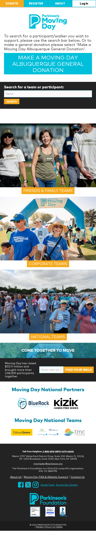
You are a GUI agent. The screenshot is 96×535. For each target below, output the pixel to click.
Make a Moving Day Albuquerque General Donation (48, 63)
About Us (16, 476)
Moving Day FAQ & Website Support (46, 476)
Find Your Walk (78, 370)
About (60, 3)
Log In (84, 3)
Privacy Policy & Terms (49, 527)
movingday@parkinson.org (48, 463)
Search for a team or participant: (34, 87)
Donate (12, 3)
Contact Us (78, 476)
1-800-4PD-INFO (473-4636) (58, 451)
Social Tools (47, 484)
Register (36, 3)
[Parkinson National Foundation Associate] (35, 512)
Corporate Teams (48, 263)
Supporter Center (67, 484)
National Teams (48, 336)
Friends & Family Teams (48, 190)
